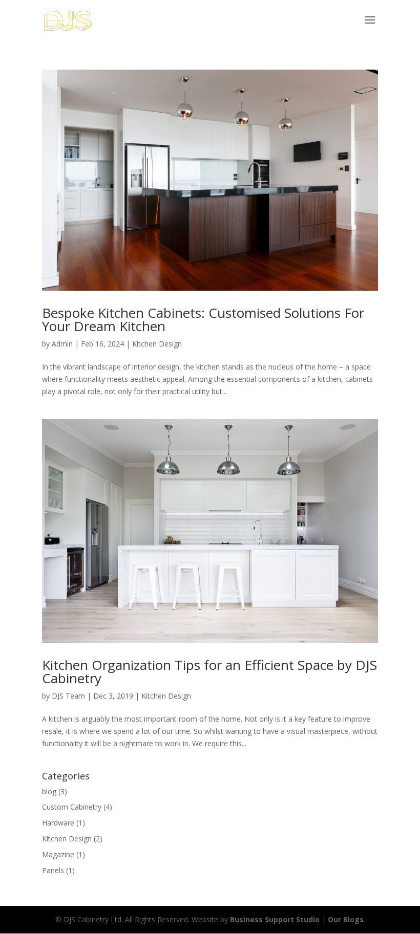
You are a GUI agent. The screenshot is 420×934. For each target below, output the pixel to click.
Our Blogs (346, 919)
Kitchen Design (157, 344)
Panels (53, 870)
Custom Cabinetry (71, 807)
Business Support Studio (275, 919)
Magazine (58, 854)
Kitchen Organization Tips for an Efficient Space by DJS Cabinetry (209, 671)
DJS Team (68, 696)
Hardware (58, 823)
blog (49, 791)
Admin (62, 344)
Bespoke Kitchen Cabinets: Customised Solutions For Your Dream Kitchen (203, 319)
